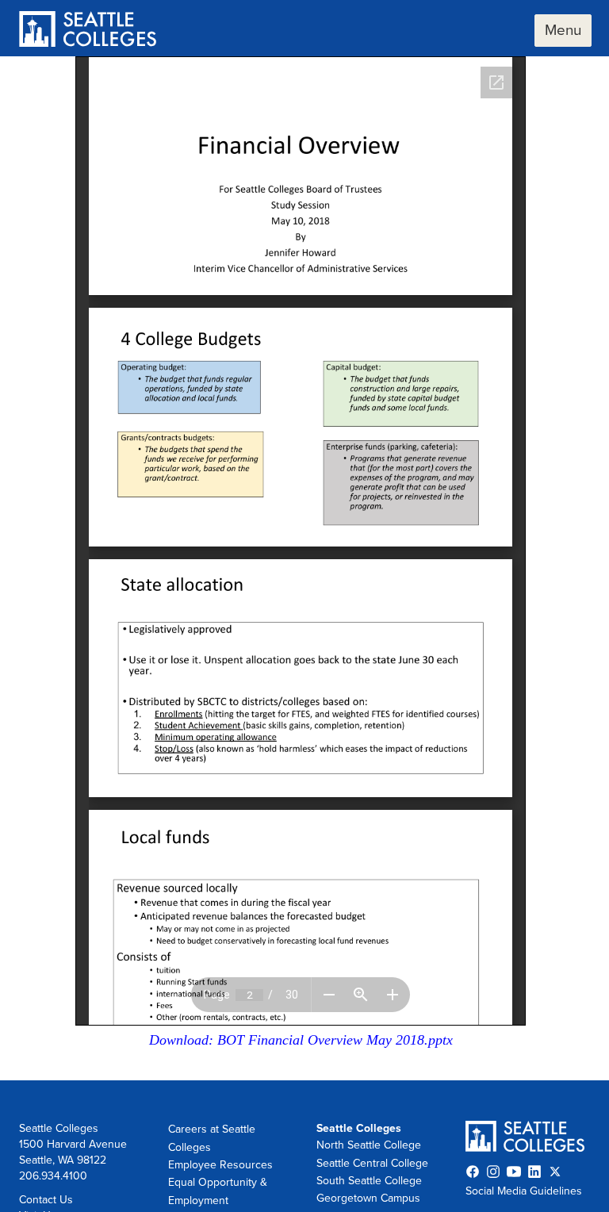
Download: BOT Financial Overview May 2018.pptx (301, 1040)
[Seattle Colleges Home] (87, 31)
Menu (563, 30)
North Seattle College (368, 1145)
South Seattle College (369, 1180)
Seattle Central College (372, 1163)
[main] (304, 568)
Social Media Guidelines (523, 1191)
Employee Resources (220, 1165)
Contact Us (46, 1199)
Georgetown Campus (368, 1198)
